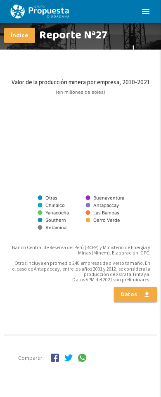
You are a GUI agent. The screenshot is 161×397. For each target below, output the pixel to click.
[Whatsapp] (82, 359)
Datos (135, 295)
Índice (19, 35)
